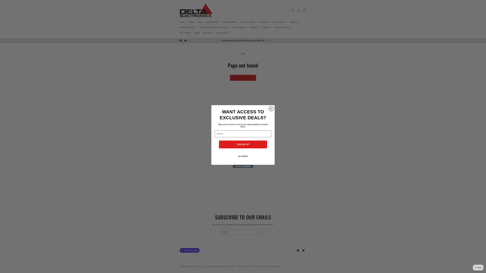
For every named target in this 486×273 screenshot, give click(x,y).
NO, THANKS (243, 156)
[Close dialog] (271, 108)
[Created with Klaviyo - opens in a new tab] (243, 166)
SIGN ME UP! (243, 144)
